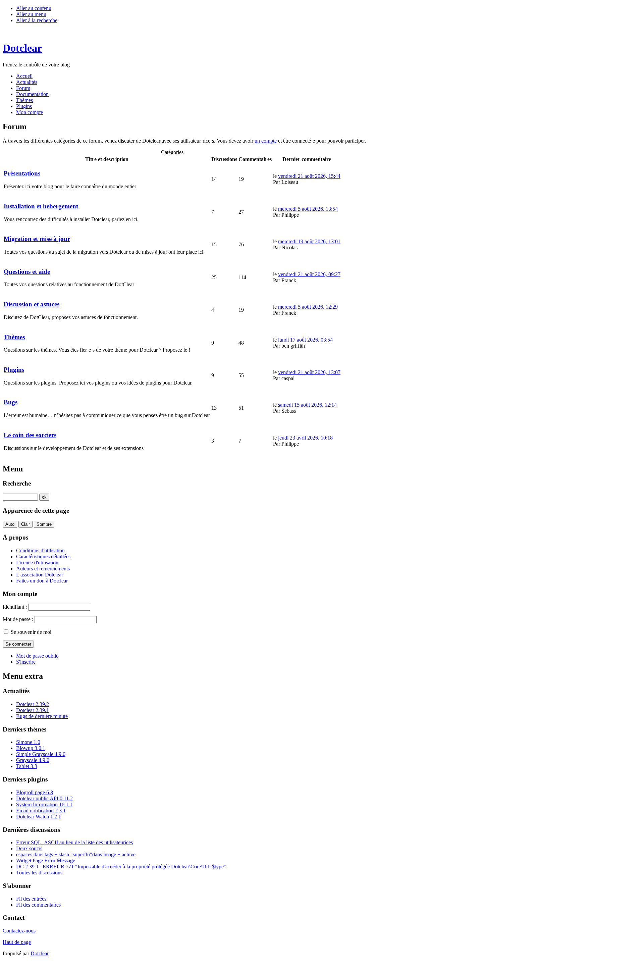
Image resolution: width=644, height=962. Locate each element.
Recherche (17, 483)
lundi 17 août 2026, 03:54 (305, 340)
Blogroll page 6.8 (34, 792)
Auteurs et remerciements (43, 568)
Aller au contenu (33, 8)
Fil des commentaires (38, 905)
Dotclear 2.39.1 (32, 710)
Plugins (14, 369)
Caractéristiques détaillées (43, 556)
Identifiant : (15, 607)
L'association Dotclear (39, 574)
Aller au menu (31, 14)
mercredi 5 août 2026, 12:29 (308, 307)
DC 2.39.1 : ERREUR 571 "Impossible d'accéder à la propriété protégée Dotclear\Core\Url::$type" (121, 866)
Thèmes (14, 337)
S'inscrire (26, 662)
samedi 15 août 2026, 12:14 (307, 405)
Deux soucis (29, 848)
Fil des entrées (31, 899)
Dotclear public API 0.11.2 (44, 798)
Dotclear (40, 953)
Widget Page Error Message (45, 860)
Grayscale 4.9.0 (32, 760)
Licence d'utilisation (37, 562)
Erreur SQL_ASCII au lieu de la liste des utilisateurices (74, 842)
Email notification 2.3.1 (41, 810)
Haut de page (17, 942)
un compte (266, 141)
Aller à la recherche (36, 20)
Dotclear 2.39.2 (32, 704)
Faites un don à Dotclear (42, 581)
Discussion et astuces (31, 304)
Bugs (10, 402)
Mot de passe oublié (37, 656)
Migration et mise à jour (37, 238)
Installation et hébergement (41, 206)
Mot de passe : (18, 619)
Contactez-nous (19, 930)
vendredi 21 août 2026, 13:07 (309, 372)
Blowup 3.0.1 (30, 748)
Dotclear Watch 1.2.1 (38, 816)
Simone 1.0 (28, 742)
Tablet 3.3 (26, 766)
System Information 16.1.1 (44, 804)
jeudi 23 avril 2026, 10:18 (305, 438)
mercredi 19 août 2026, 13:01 (309, 241)
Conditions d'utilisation (40, 550)
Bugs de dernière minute (42, 716)
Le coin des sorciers (30, 435)
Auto (9, 524)
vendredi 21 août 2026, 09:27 (309, 274)
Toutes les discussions (39, 872)
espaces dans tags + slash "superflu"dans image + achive (76, 854)
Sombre (44, 524)
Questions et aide (27, 271)
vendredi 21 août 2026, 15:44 (309, 176)
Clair (25, 524)
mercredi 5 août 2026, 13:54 (308, 209)
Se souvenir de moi (31, 632)
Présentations (22, 173)
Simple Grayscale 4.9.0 (40, 754)
